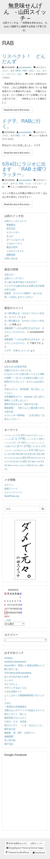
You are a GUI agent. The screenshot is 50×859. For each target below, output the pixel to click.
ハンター (20, 446)
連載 (17, 465)
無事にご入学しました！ (16, 400)
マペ (13, 450)
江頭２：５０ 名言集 (15, 721)
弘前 (32, 453)
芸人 (20, 73)
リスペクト (11, 73)
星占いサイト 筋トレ (15, 714)
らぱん (7, 702)
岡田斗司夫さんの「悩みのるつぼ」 (22, 404)
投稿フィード (11, 488)
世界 (20, 450)
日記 (40, 453)
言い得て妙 (9, 740)
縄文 (27, 461)
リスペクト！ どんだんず (24, 58)
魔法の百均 (12, 247)
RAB (25, 70)
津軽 (40, 458)
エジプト (29, 439)
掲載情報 (10, 254)
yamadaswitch (25, 67)
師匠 (23, 454)
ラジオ (28, 183)
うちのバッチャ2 (14, 250)
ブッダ (7, 450)
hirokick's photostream (15, 661)
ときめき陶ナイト (13, 691)
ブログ (5, 70)
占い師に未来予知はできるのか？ (21, 282)
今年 (25, 450)
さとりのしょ (11, 684)
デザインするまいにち (15, 687)
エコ (18, 438)
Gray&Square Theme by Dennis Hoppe (25, 847)
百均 (12, 461)
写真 (42, 450)
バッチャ (38, 446)
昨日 (12, 458)
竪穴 (19, 461)
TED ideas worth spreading (17, 672)
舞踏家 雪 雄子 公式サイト (19, 732)
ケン (38, 438)
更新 (19, 458)
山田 (15, 453)
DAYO (18, 70)
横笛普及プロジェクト (15, 717)
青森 (30, 465)
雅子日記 (8, 743)
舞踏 (11, 465)
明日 (6, 458)
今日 (33, 450)
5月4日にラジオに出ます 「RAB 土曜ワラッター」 (24, 168)
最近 (26, 457)
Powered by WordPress (18, 852)
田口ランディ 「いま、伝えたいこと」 (25, 725)
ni (16, 183)
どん (38, 70)
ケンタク (8, 680)
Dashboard (40, 852)
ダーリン (38, 443)
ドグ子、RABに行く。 (21, 123)
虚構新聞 (8, 736)
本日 (34, 457)
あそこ (11, 435)
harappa (8, 657)
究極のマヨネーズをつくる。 (18, 370)
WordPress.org (11, 496)
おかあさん (31, 435)
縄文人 (36, 461)
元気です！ (9, 274)
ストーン (30, 443)
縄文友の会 (9, 728)
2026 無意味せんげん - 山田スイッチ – (26, 843)
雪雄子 (23, 465)
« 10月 (7, 620)
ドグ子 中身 (11, 350)
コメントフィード (13, 492)
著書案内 (10, 224)
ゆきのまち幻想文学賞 (15, 366)
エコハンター (13, 232)
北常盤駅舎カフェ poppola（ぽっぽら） (25, 396)
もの (40, 435)
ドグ (23, 135)
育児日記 (10, 228)
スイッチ (16, 316)
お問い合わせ (11, 258)
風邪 (37, 465)
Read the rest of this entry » (17, 109)
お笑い (32, 70)
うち (20, 435)
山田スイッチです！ (14, 278)
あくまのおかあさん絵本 (16, 676)
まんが (9, 236)
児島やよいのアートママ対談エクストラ (24, 710)
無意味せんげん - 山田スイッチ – (25, 11)
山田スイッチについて (15, 221)
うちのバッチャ (14, 243)
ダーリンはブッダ (15, 239)
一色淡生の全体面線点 (15, 706)
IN (6, 435)
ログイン (8, 484)
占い (7, 454)
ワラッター (37, 183)
